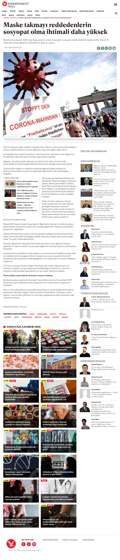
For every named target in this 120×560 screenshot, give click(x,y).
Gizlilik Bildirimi (88, 540)
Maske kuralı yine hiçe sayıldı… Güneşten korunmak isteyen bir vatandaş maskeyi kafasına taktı (27, 208)
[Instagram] (34, 544)
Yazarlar (54, 11)
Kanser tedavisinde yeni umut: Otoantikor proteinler (19, 373)
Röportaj (21, 15)
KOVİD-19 (53, 314)
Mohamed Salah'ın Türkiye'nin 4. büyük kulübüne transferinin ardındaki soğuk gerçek (104, 285)
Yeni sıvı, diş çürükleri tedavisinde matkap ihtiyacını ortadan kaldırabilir (21, 397)
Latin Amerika (26, 317)
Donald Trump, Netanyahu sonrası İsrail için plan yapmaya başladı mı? (103, 272)
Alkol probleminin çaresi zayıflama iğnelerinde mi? (55, 398)
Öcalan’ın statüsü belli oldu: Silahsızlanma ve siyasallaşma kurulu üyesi (102, 234)
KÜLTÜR (44, 11)
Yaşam (29, 11)
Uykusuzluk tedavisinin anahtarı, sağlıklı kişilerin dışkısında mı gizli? (58, 447)
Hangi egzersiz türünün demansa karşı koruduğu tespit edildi (20, 348)
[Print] (114, 48)
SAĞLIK (11, 15)
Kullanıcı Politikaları (70, 540)
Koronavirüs (42, 314)
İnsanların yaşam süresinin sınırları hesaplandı (17, 473)
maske (32, 314)
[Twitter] (29, 544)
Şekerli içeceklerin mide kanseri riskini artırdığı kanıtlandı (57, 348)
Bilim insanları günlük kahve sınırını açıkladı (18, 498)
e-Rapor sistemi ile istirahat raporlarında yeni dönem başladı (58, 498)
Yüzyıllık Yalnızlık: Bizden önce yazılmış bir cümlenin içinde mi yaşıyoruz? (103, 352)
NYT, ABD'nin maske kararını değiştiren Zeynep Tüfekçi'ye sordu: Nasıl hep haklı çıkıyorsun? (27, 194)
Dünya (21, 11)
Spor (4, 15)
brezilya (38, 317)
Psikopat (65, 317)
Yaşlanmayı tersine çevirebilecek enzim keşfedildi (20, 448)
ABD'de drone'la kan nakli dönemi (55, 373)
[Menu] (115, 4)
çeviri (16, 317)
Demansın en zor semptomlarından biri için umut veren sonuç (57, 522)
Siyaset (13, 11)
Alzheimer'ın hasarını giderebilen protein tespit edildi (58, 473)
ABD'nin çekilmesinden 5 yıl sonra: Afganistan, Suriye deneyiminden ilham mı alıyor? (103, 424)
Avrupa (47, 317)
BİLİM (37, 11)
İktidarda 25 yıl (97, 310)
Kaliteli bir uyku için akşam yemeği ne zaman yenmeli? (17, 423)
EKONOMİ (100, 11)
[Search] (116, 13)
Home (5, 18)
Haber (4, 11)
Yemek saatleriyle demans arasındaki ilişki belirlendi (55, 423)
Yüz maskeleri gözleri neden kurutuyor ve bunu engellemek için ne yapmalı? (27, 184)
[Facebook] (24, 544)
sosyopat (7, 317)
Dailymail (23, 307)
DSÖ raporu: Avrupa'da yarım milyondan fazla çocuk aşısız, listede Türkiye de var (18, 522)
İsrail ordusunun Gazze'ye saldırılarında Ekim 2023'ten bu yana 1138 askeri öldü (105, 218)
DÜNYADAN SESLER (87, 11)
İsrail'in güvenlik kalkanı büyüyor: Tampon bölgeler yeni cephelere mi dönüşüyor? (103, 382)
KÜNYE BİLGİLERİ (50, 540)
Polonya (55, 317)
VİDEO (37, 15)
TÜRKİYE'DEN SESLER (69, 11)
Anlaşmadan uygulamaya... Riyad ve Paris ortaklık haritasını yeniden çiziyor (104, 395)
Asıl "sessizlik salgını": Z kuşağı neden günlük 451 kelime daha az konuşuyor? (104, 259)
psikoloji (62, 314)
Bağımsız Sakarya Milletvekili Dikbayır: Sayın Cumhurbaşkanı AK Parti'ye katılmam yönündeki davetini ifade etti (105, 170)
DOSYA (29, 15)
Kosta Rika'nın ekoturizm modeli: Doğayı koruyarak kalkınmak (101, 327)
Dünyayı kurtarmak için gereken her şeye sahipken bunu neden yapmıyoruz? (104, 247)
